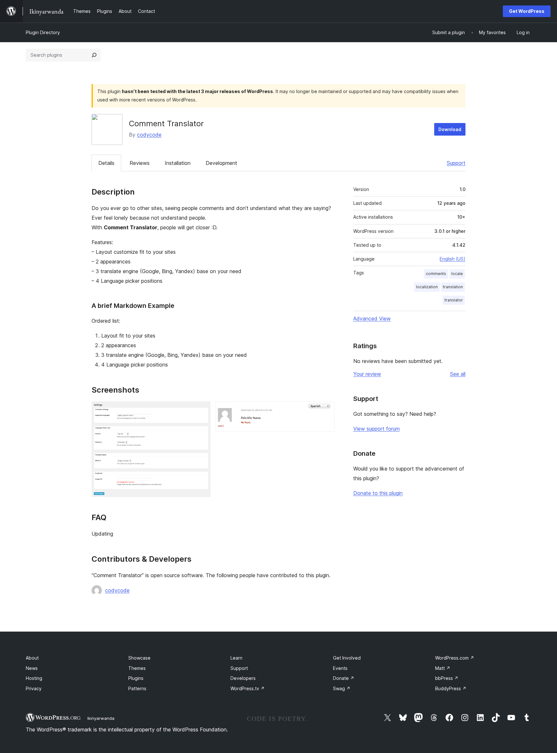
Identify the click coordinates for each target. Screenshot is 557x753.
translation (453, 286)
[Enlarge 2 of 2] (326, 410)
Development (221, 163)
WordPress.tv (247, 688)
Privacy (34, 688)
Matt (442, 668)
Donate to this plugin (378, 493)
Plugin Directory (43, 32)
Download (449, 129)
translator (454, 300)
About (32, 658)
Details (106, 163)
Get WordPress (526, 11)
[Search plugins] (94, 55)
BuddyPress (450, 688)
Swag (341, 688)
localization (427, 286)
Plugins (135, 678)
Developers (243, 678)
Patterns (137, 688)
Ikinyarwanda (100, 718)
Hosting (34, 678)
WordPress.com (454, 658)
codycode (149, 134)
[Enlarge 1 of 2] (202, 410)
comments (436, 273)
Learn (236, 658)
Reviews (140, 163)
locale (457, 273)
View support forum (376, 428)
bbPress (446, 678)
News (32, 668)
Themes (137, 668)
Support (456, 163)
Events (340, 668)
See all (457, 374)
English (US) (452, 259)
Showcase (139, 658)
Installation (178, 163)
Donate (343, 678)
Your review (367, 374)
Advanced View (372, 318)
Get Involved (347, 658)
